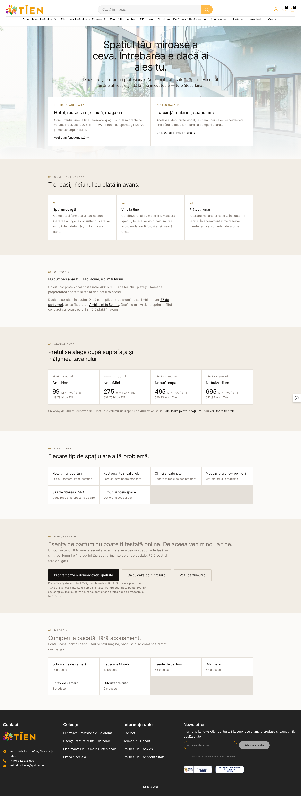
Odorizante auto (116, 685)
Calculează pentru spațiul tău (183, 411)
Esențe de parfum (168, 666)
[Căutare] (155, 9)
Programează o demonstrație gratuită (83, 575)
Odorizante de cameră (69, 666)
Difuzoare (213, 666)
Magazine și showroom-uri (226, 475)
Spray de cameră (65, 685)
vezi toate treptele (222, 411)
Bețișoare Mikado (117, 666)
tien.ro (146, 786)
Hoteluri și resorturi (72, 475)
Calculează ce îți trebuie (147, 575)
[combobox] (149, 9)
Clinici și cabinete (176, 475)
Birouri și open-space (120, 494)
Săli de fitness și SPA (73, 494)
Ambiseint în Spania (104, 305)
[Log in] (276, 9)
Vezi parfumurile (193, 575)
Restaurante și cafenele (122, 475)
